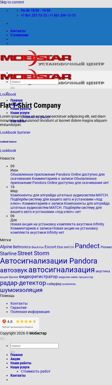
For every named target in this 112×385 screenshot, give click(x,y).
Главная (16, 100)
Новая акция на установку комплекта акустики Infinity (57, 224)
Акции (15, 359)
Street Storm (33, 253)
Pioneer (106, 247)
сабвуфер (54, 284)
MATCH (69, 247)
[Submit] (12, 88)
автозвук (14, 270)
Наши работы (20, 363)
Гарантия (18, 307)
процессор (86, 277)
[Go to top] (2, 338)
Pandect (87, 246)
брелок (13, 277)
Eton (60, 247)
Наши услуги (19, 113)
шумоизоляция (21, 290)
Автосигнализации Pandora (48, 260)
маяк (74, 277)
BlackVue (38, 247)
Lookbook (8, 94)
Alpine (6, 246)
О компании (19, 35)
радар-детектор (23, 283)
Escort (50, 247)
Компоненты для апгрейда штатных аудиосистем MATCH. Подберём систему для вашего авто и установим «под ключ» (59, 199)
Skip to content (12, 2)
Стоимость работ (36, 371)
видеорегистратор (38, 276)
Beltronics (22, 247)
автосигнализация (61, 269)
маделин (64, 277)
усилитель (69, 284)
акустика (103, 271)
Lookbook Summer (15, 132)
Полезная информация (30, 312)
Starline (8, 253)
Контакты (18, 31)
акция (4, 277)
